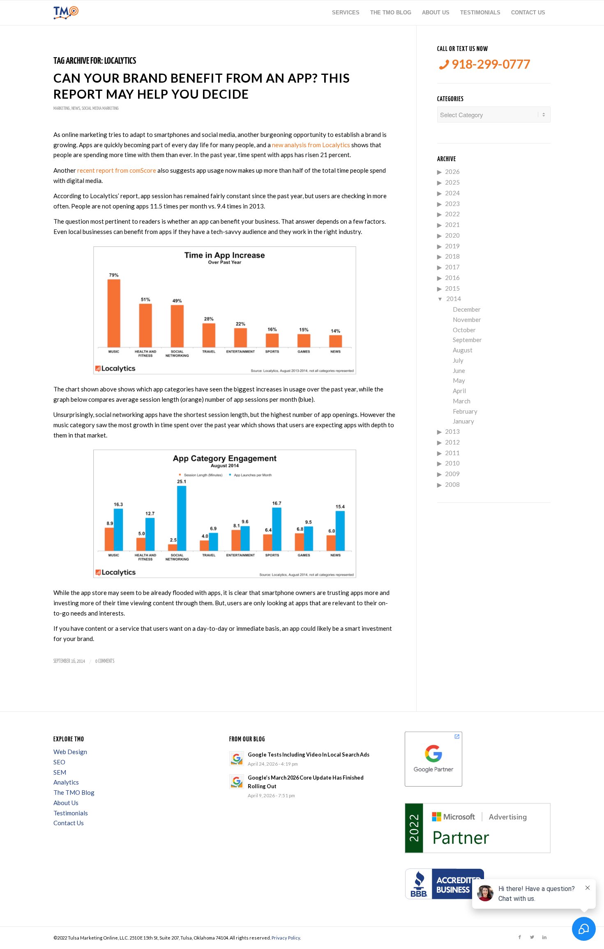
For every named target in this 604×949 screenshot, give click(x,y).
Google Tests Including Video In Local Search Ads (308, 754)
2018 (452, 256)
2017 (452, 267)
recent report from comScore (116, 170)
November (467, 319)
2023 (452, 203)
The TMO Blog (74, 792)
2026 (452, 171)
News (75, 108)
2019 (452, 246)
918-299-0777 (489, 64)
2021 (452, 224)
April (459, 390)
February (465, 411)
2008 (452, 484)
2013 (452, 431)
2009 (452, 473)
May (459, 380)
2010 (452, 463)
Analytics (66, 782)
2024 (452, 193)
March (461, 401)
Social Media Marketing (100, 108)
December (467, 309)
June (459, 370)
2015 (452, 288)
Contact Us (68, 822)
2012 (452, 442)
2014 (453, 298)
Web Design (70, 751)
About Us (65, 802)
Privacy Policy (286, 937)
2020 (452, 235)
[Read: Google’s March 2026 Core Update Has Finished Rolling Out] (236, 781)
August (463, 350)
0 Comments (104, 661)
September (467, 339)
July (458, 360)
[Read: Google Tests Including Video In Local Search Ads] (236, 758)
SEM (59, 772)
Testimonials (70, 813)
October (464, 329)
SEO (59, 762)
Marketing (61, 108)
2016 (452, 277)
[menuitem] (346, 12)
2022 (452, 214)
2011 (452, 452)
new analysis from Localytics (311, 144)
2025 (452, 182)
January (463, 421)
